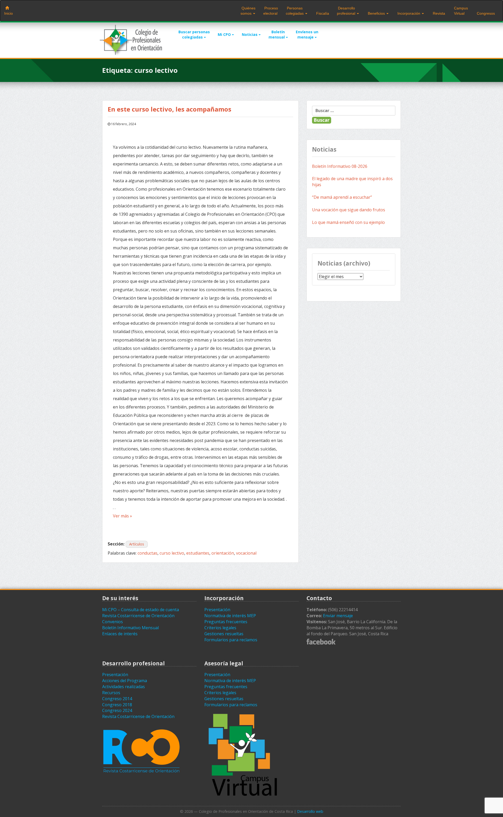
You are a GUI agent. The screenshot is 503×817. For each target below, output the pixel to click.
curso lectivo (172, 553)
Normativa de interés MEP (230, 616)
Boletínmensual (277, 34)
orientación (222, 553)
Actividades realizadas (123, 686)
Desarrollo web (310, 811)
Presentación (217, 609)
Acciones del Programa (124, 680)
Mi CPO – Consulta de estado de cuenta (140, 609)
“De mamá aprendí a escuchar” (342, 197)
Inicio (8, 13)
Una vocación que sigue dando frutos (348, 210)
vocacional (246, 553)
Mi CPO (225, 34)
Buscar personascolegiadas (194, 34)
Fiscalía (322, 13)
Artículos (136, 544)
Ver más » (122, 516)
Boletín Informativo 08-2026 (339, 166)
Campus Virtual (460, 10)
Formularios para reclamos (230, 640)
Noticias (250, 34)
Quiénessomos (247, 10)
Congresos (485, 13)
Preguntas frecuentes (225, 622)
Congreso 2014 (117, 699)
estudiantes (197, 553)
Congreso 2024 (117, 710)
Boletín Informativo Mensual (130, 628)
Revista (438, 13)
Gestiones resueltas (223, 634)
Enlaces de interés (120, 634)
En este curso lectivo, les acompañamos (169, 109)
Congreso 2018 (117, 705)
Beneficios (376, 13)
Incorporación (408, 13)
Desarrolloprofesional (346, 10)
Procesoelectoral (270, 10)
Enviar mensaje (338, 616)
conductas (147, 553)
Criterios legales (220, 628)
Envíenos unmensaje (307, 34)
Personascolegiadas (295, 10)
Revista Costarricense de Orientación (138, 616)
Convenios (112, 622)
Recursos (111, 692)
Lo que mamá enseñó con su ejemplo (348, 222)
